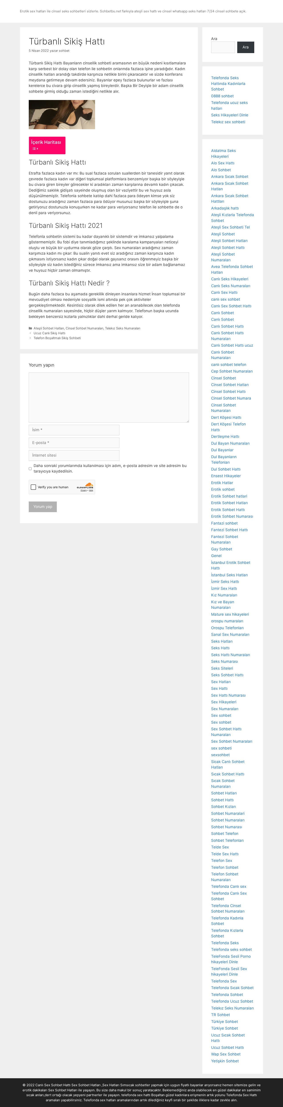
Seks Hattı (220, 648)
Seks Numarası (224, 661)
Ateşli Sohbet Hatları (49, 328)
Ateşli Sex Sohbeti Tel (230, 227)
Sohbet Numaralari (228, 813)
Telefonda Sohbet (227, 994)
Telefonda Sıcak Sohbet (232, 988)
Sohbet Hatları (224, 793)
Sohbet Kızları (223, 806)
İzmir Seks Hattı (225, 581)
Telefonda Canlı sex (228, 886)
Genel (216, 556)
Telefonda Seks (225, 943)
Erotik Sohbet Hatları (229, 503)
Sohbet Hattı (222, 800)
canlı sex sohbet (225, 299)
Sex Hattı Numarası (228, 695)
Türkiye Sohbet (224, 1021)
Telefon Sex (221, 860)
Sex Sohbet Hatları (62, 1090)
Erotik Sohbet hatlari (229, 496)
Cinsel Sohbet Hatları (230, 384)
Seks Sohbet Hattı (227, 675)
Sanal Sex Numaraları (230, 634)
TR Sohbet (220, 1015)
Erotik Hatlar (222, 482)
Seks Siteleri (222, 668)
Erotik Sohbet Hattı (228, 509)
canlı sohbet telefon (228, 364)
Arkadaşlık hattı (225, 208)
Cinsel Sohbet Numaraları (84, 328)
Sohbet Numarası (226, 827)
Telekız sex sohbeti (228, 122)
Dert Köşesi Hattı (226, 417)
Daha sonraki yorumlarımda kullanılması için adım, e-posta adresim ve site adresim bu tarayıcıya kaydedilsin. (110, 468)
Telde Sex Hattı (225, 854)
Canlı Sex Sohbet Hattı (231, 306)
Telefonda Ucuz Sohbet (232, 1001)
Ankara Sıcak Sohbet (229, 176)
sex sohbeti (221, 748)
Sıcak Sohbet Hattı (227, 774)
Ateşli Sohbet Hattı (228, 247)
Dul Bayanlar (222, 450)
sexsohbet (220, 755)
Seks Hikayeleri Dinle (229, 115)
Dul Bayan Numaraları (230, 443)
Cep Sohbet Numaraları (232, 371)
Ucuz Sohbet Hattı (227, 1047)
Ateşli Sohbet (223, 234)
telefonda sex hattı (135, 1095)
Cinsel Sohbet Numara (231, 398)
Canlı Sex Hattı (224, 292)
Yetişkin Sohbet (225, 1061)
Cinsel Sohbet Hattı (228, 391)
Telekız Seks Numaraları (122, 328)
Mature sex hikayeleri (230, 614)
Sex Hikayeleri (223, 702)
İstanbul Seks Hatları (229, 575)
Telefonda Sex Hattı (241, 1095)
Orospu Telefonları (227, 628)
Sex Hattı (219, 688)
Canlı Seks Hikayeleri (229, 279)
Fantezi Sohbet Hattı (229, 530)
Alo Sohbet (221, 170)
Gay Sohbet (221, 549)
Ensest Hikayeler (226, 476)
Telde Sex (220, 847)
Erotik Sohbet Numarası (232, 516)
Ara (214, 39)
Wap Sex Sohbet (226, 1054)
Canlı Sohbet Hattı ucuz (232, 345)
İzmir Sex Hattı (224, 588)
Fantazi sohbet (224, 523)
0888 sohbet (222, 96)
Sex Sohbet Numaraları (231, 741)
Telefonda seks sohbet (231, 949)
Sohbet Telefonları (227, 840)
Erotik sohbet (223, 489)
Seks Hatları (222, 641)
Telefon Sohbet (224, 867)
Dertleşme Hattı (225, 436)
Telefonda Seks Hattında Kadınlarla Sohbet (228, 83)
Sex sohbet (221, 715)
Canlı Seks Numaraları (230, 286)
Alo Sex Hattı (222, 163)
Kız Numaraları (224, 595)
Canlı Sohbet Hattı (227, 326)
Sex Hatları (221, 682)
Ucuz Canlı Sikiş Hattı (49, 333)
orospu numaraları (227, 621)
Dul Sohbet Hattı (226, 469)
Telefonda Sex (224, 981)
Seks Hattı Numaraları (230, 655)
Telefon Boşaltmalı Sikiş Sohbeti (57, 338)
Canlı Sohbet (222, 313)
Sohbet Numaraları (228, 820)
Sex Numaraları (224, 709)
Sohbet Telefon (224, 833)
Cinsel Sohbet (223, 378)
